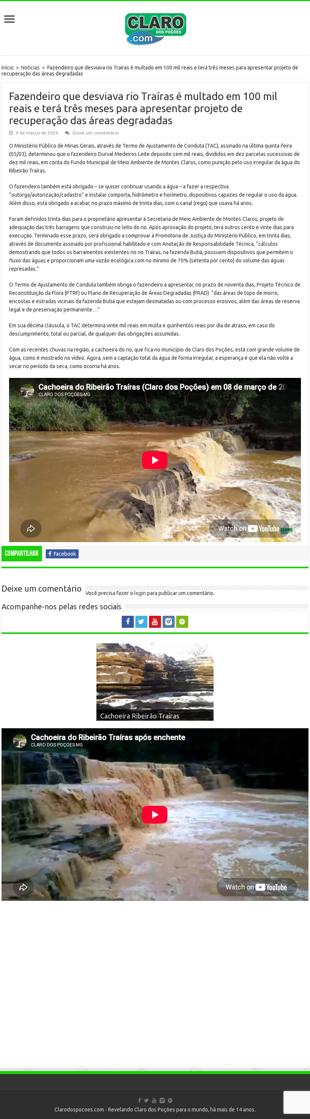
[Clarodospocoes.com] (155, 26)
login (140, 593)
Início (8, 68)
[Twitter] (141, 622)
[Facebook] (128, 622)
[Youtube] (155, 622)
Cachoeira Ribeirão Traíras (139, 716)
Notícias (30, 68)
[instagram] (169, 622)
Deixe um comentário (96, 132)
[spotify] (182, 622)
